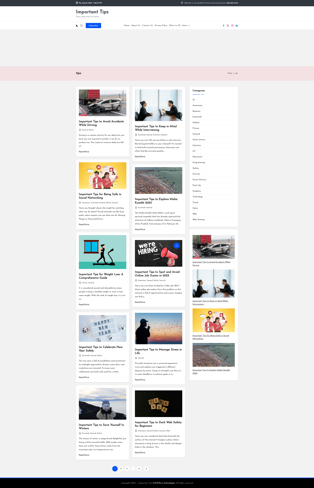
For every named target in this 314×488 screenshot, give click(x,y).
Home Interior (199, 140)
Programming (199, 162)
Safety (91, 130)
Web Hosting (199, 220)
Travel (195, 202)
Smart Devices (199, 180)
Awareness (86, 203)
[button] (93, 25)
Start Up (197, 185)
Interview (156, 135)
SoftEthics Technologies (164, 483)
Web (168, 431)
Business (196, 111)
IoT (194, 151)
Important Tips (92, 12)
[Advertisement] (157, 48)
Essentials (141, 135)
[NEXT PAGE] (146, 468)
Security (115, 203)
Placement (197, 157)
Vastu (195, 208)
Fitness (84, 283)
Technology (198, 197)
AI (194, 100)
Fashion (196, 123)
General (85, 130)
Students (164, 135)
